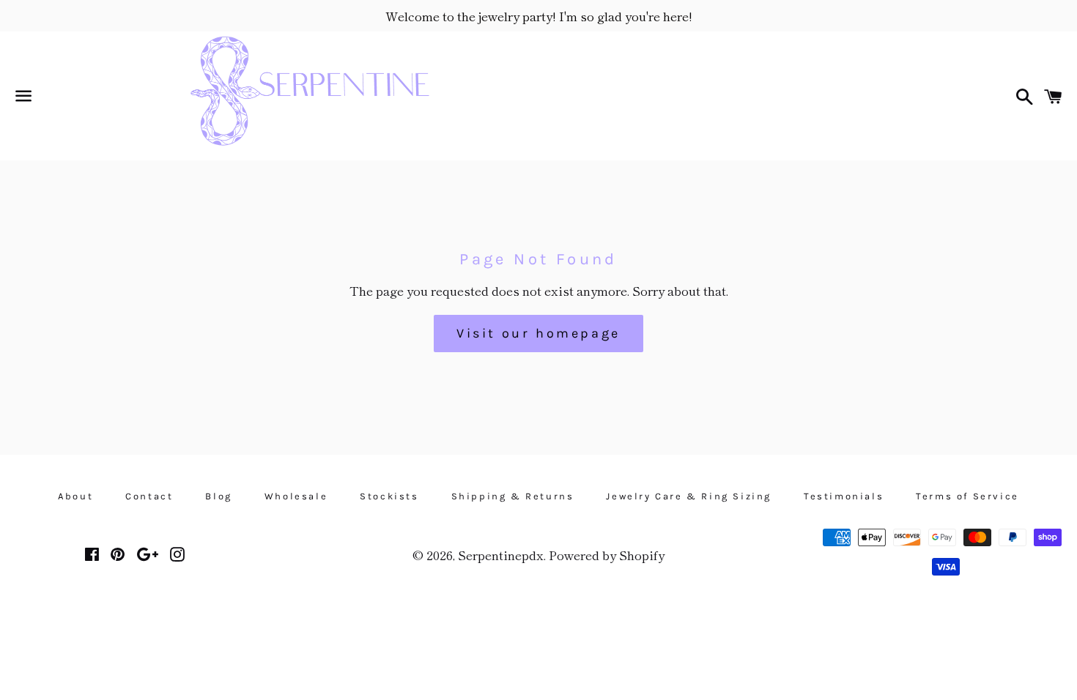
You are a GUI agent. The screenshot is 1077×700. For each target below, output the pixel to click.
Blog (218, 496)
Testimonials (844, 496)
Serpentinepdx (501, 555)
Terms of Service (967, 496)
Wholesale (295, 496)
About (75, 496)
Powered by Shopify (607, 555)
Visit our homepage (538, 333)
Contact (149, 496)
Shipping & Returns (512, 496)
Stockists (389, 496)
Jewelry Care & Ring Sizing (688, 496)
